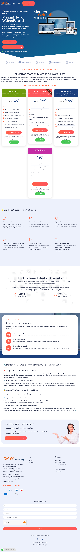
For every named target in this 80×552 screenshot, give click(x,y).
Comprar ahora (14, 132)
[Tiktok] (42, 539)
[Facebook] (37, 539)
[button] (19, 3)
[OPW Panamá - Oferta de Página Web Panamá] (8, 3)
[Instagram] (40, 539)
